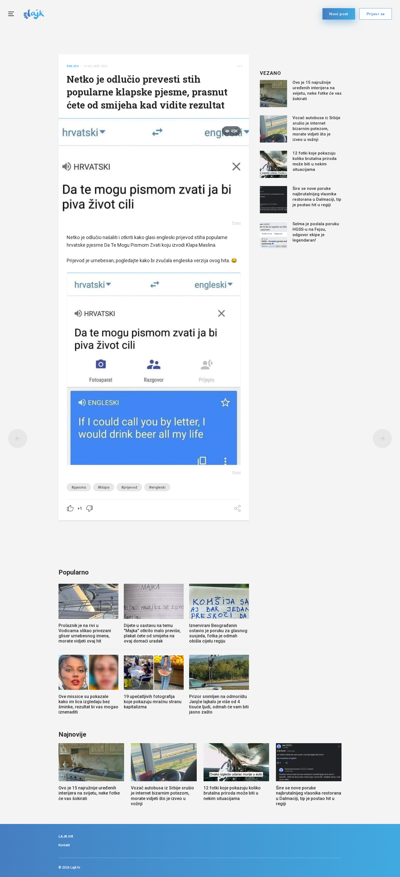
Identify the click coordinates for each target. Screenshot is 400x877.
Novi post (338, 13)
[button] (239, 66)
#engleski (157, 487)
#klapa (103, 487)
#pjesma (79, 487)
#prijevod (129, 487)
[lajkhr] (33, 13)
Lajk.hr (75, 867)
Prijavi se (376, 13)
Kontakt (64, 845)
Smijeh (73, 66)
